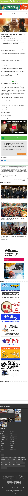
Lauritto (2, 464)
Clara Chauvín (22, 462)
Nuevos (6, 455)
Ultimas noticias (13, 449)
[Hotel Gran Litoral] (10, 353)
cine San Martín (3, 467)
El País (1, 447)
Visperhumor (12, 451)
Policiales (11, 445)
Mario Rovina (23, 459)
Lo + (10, 455)
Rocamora (3, 459)
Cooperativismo (3, 437)
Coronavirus (23, 457)
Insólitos (11, 435)
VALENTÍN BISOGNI (12, 466)
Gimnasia (10, 457)
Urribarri (17, 462)
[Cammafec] (10, 318)
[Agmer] (10, 329)
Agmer (19, 457)
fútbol (10, 464)
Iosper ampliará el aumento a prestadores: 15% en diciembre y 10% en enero (9, 175)
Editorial (1, 445)
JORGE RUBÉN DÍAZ (9, 459)
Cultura (4, 15)
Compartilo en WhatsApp (12, 137)
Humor (11, 433)
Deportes (2, 443)
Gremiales (12, 431)
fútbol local (22, 466)
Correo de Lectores (3, 439)
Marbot (14, 462)
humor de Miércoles (4, 462)
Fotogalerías (2, 451)
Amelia (1, 433)
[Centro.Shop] (10, 295)
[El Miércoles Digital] (14, 6)
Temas (2, 455)
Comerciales (2, 435)
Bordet (10, 462)
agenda (19, 459)
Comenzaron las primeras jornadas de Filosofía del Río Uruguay (19, 179)
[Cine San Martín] (10, 364)
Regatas (14, 464)
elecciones (18, 464)
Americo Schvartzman (4, 457)
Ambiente (2, 431)
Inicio (1, 15)
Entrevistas (2, 449)
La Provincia (12, 439)
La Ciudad (12, 437)
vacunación (15, 459)
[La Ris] (10, 306)
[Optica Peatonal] (10, 373)
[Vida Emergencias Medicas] (10, 341)
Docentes (6, 464)
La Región (12, 441)
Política (11, 447)
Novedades (12, 443)
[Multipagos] (10, 287)
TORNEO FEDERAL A (4, 466)
